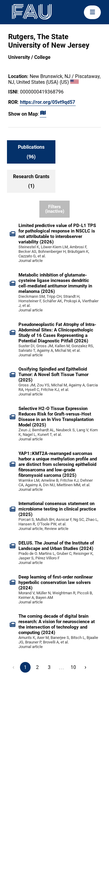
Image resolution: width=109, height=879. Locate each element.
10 (73, 667)
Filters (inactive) (54, 209)
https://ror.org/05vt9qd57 (47, 102)
